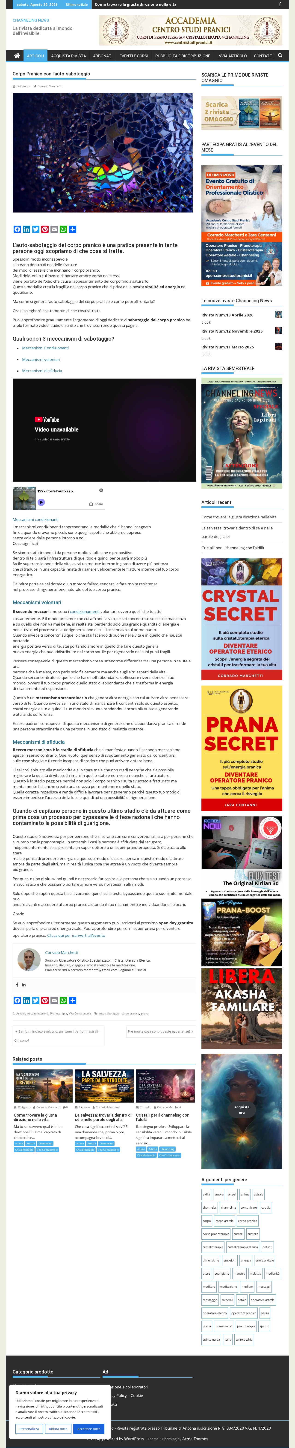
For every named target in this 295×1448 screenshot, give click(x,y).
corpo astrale (224, 1221)
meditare (209, 1286)
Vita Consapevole (80, 1013)
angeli (232, 1194)
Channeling (45, 1143)
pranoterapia (246, 1326)
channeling (228, 1207)
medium (247, 1286)
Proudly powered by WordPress (115, 1438)
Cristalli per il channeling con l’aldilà (232, 547)
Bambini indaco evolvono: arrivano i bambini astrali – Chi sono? (57, 1035)
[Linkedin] (24, 985)
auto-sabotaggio (109, 1013)
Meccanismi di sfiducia (42, 370)
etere (206, 1273)
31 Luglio (145, 1107)
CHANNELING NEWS (31, 20)
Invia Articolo (232, 56)
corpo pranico (130, 1013)
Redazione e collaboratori (125, 1387)
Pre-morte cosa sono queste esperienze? (159, 1031)
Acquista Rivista (68, 56)
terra (227, 1339)
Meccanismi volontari (41, 359)
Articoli (35, 56)
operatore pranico (243, 1313)
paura (265, 1313)
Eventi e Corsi (134, 56)
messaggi (264, 1286)
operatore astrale (262, 1300)
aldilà (206, 1194)
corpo (207, 1221)
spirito (264, 1326)
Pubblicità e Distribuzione (182, 56)
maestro (239, 1273)
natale (242, 1300)
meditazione (228, 1286)
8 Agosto (84, 1107)
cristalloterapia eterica (243, 1247)
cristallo (253, 1234)
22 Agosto (23, 1107)
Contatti (264, 56)
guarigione (222, 1273)
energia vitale (265, 1260)
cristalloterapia (213, 1247)
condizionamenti (85, 611)
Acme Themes (195, 1438)
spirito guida (211, 1339)
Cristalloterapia (24, 1149)
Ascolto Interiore (37, 1013)
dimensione (211, 1260)
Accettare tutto (88, 1429)
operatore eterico (215, 1313)
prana (145, 1013)
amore (219, 1194)
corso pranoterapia (216, 1234)
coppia (266, 1207)
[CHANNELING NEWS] (17, 55)
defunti (267, 1247)
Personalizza (29, 1429)
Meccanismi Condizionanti (45, 348)
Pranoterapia (58, 1013)
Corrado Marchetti (49, 86)
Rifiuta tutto (58, 1429)
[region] (60, 1412)
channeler (209, 1207)
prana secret (224, 1326)
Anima (19, 1143)
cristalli (238, 1234)
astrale (258, 1194)
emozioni (230, 1260)
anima (245, 1194)
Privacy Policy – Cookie (123, 1395)
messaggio (210, 1300)
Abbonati (102, 56)
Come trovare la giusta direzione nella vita (136, 4)
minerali (227, 1300)
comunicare (249, 1207)
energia (246, 1260)
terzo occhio (244, 1339)
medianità (273, 1273)
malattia (255, 1273)
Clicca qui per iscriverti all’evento (76, 935)
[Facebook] (17, 985)
